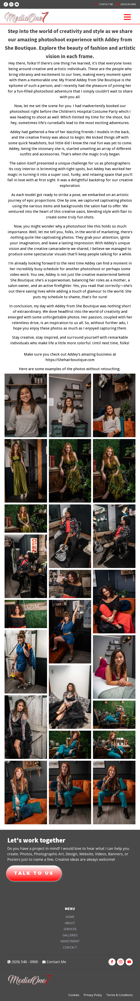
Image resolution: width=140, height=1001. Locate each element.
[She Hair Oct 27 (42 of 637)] (70, 405)
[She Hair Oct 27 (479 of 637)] (70, 697)
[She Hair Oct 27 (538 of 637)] (70, 745)
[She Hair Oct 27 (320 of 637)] (26, 614)
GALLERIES (70, 935)
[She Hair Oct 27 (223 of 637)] (26, 566)
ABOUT (70, 923)
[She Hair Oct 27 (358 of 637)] (70, 631)
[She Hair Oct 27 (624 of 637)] (70, 792)
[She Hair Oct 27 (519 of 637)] (114, 715)
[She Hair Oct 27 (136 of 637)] (114, 471)
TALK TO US (34, 873)
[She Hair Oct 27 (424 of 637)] (114, 667)
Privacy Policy (93, 995)
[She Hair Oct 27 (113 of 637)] (26, 471)
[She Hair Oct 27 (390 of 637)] (26, 662)
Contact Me (56, 961)
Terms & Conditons (119, 995)
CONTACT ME (106, 4)
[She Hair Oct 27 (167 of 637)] (70, 536)
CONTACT (70, 947)
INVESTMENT (70, 941)
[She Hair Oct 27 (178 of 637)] (114, 536)
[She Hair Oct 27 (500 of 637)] (26, 727)
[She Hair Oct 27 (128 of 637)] (70, 471)
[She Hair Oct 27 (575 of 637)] (114, 745)
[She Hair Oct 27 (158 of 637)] (26, 518)
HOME (70, 917)
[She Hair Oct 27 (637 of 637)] (114, 792)
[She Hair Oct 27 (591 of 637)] (26, 792)
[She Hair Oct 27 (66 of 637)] (114, 405)
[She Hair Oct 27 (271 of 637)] (114, 601)
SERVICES (70, 929)
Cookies (73, 995)
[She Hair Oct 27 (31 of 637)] (26, 405)
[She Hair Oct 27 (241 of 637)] (70, 584)
